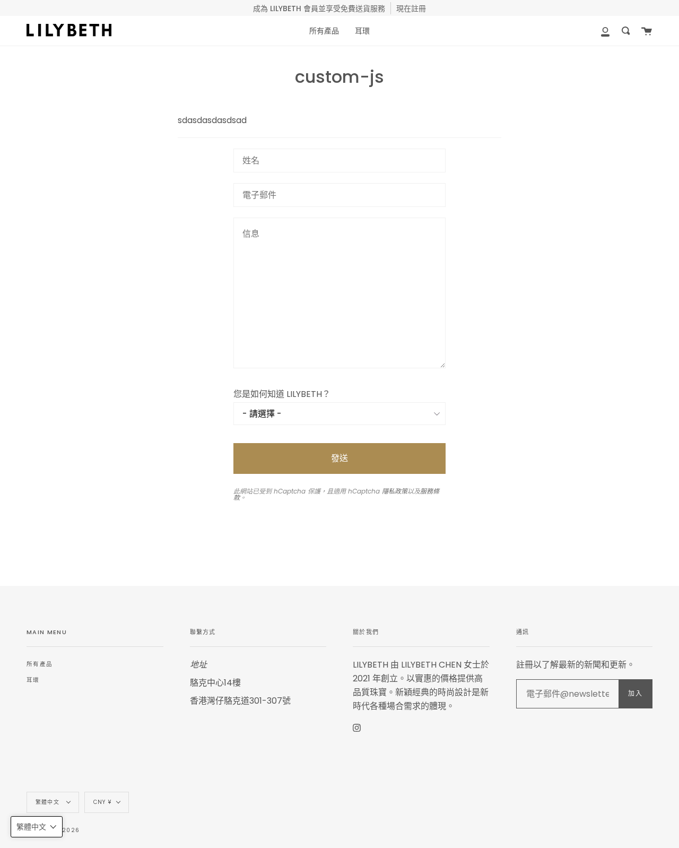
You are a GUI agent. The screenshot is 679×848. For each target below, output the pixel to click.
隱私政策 (394, 491)
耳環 (33, 680)
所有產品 (40, 664)
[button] (36, 827)
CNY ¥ (102, 802)
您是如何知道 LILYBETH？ (281, 394)
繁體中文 (49, 802)
